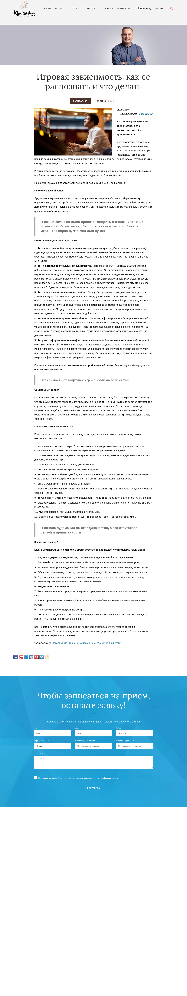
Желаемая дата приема (85, 741)
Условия (107, 8)
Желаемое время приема (126, 741)
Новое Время (145, 114)
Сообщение (38, 753)
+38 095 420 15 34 (105, 101)
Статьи (74, 8)
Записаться (80, 101)
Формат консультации (43, 741)
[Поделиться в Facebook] (15, 657)
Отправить (93, 788)
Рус (162, 9)
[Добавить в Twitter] (41, 657)
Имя (35, 728)
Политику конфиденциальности (106, 778)
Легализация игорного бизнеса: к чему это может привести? (86, 643)
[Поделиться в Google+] (21, 657)
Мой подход (142, 8)
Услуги (59, 8)
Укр (157, 9)
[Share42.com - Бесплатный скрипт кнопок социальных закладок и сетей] (47, 657)
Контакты (123, 8)
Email (77, 728)
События (89, 8)
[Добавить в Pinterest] (36, 657)
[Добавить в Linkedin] (26, 657)
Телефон (119, 728)
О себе (46, 8)
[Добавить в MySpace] (31, 657)
